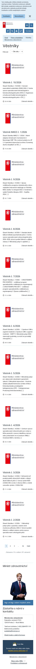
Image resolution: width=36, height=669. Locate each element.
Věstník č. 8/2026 (11, 229)
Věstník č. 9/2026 (11, 179)
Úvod (6, 37)
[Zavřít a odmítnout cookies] (30, 16)
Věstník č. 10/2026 (12, 82)
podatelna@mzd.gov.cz (12, 631)
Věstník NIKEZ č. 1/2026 (15, 132)
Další (28, 546)
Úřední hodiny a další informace (14, 635)
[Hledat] (31, 25)
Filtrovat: (5, 52)
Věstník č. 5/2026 (11, 373)
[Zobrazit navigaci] (27, 25)
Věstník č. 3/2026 (11, 472)
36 (23, 546)
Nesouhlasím (19, 16)
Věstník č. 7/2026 (11, 276)
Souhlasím (6, 16)
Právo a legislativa (17, 37)
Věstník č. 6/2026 (11, 326)
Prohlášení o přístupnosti (19, 663)
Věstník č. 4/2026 (11, 425)
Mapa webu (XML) (17, 661)
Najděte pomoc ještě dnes (17, 651)
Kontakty (29, 31)
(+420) (24, 626)
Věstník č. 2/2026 (11, 520)
